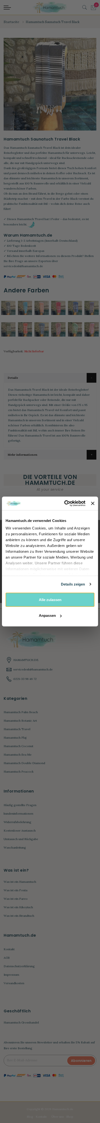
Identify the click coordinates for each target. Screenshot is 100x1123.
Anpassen (47, 615)
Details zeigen (73, 584)
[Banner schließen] (92, 503)
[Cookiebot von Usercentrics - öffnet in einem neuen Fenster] (64, 503)
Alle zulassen (50, 599)
